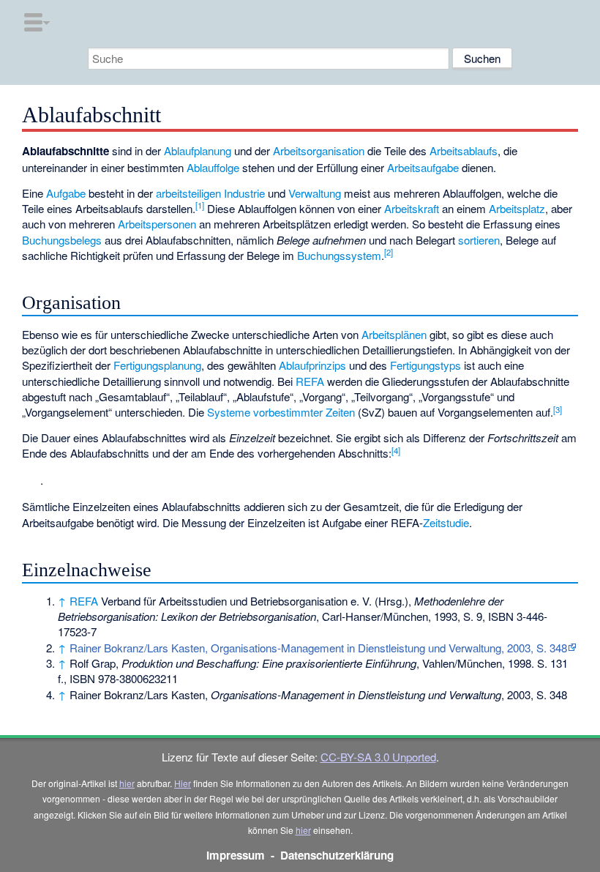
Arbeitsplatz (517, 208)
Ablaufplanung (197, 150)
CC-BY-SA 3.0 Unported (378, 756)
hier (127, 783)
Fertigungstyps (425, 365)
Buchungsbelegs (62, 239)
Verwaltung (314, 193)
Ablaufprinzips (312, 365)
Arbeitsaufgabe (423, 167)
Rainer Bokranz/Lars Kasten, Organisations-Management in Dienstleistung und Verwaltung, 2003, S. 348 (318, 647)
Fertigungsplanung (157, 365)
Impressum (235, 855)
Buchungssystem (339, 255)
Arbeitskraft (411, 208)
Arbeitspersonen (157, 223)
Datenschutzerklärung (337, 855)
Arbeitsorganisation (318, 150)
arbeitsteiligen (188, 193)
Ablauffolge (213, 167)
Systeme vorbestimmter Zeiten (281, 412)
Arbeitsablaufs (464, 150)
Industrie (244, 193)
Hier (182, 783)
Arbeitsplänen (394, 334)
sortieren (479, 239)
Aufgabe (66, 193)
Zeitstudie (446, 522)
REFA (310, 381)
